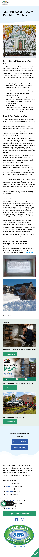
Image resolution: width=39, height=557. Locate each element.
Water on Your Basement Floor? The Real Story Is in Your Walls (18, 383)
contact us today (29, 252)
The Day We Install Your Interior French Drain (14, 417)
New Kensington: (11, 501)
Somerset (9, 489)
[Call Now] (3, 503)
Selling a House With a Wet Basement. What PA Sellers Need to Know (19, 349)
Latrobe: (8, 484)
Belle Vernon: (10, 498)
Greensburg (9, 492)
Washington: (9, 486)
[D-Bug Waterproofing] (5, 2)
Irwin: (7, 494)
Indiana (8, 509)
